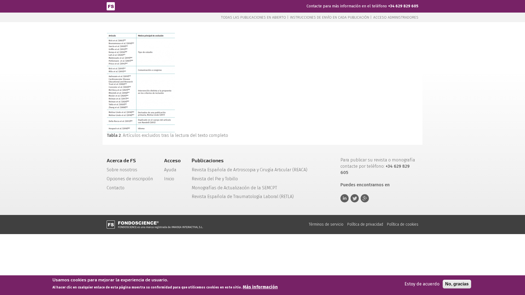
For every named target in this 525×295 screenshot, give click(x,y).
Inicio (169, 178)
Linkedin (344, 198)
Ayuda (170, 169)
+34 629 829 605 (403, 6)
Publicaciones (208, 160)
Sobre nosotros (122, 169)
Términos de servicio (326, 224)
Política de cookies (402, 224)
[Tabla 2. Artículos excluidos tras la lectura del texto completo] (141, 82)
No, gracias (457, 284)
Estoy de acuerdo (421, 284)
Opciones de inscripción (130, 178)
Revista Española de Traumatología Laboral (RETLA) (243, 196)
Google (365, 198)
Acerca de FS (121, 160)
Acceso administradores (395, 17)
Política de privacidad (365, 224)
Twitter (355, 198)
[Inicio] (111, 5)
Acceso (172, 160)
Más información (260, 287)
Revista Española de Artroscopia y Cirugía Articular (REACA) (249, 169)
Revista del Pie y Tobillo (215, 178)
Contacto (115, 187)
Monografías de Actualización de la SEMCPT (234, 187)
